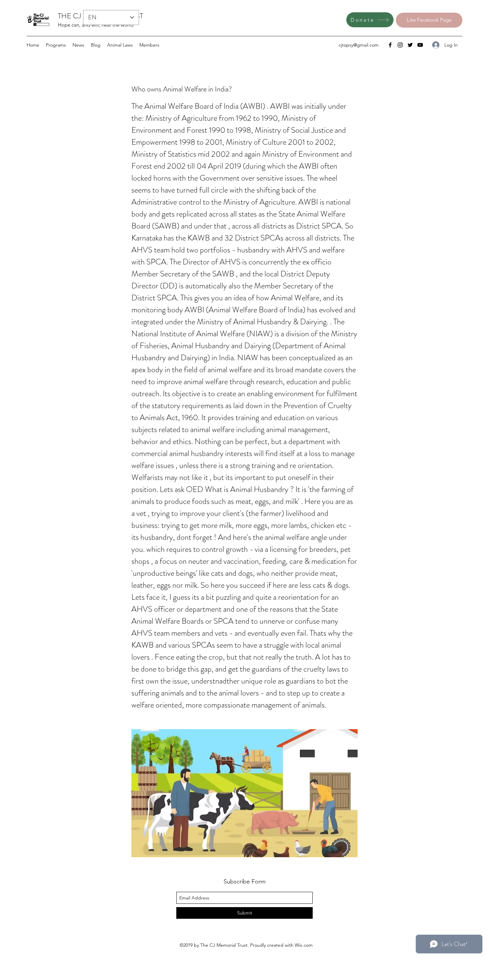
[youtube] (420, 45)
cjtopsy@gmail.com (359, 45)
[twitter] (410, 45)
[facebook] (390, 45)
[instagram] (400, 45)
